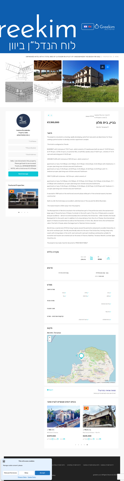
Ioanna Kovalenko (23, 130)
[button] (4, 461)
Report (50, 390)
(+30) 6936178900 (23, 135)
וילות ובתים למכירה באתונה (91, 465)
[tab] (107, 67)
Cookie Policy (32, 477)
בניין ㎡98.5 (87, 430)
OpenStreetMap (105, 382)
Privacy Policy (22, 477)
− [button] (49, 340)
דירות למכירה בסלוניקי (74, 465)
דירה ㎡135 (14, 198)
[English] (90, 26)
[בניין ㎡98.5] (99, 416)
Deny (26, 473)
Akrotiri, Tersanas (101, 127)
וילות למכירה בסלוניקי (58, 465)
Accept (42, 473)
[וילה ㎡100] (63, 416)
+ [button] (49, 337)
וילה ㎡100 (50, 430)
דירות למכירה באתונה (107, 465)
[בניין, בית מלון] (23, 120)
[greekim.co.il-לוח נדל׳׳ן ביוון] (104, 26)
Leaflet (98, 382)
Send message (23, 174)
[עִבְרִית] (85, 26)
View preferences (10, 473)
